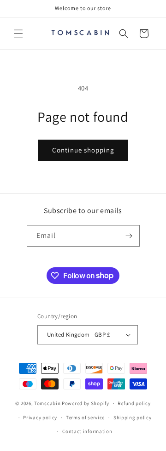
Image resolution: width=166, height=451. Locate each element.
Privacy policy (40, 417)
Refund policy (134, 403)
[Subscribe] (129, 236)
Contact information (87, 431)
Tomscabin (47, 403)
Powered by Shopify (85, 403)
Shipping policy (132, 417)
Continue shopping (83, 150)
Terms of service (85, 417)
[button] (18, 33)
